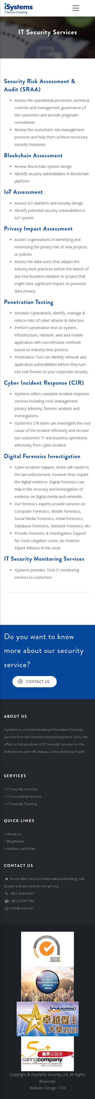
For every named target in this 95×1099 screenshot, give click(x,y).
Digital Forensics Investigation (42, 456)
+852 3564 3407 (22, 893)
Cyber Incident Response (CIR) (44, 383)
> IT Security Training (20, 803)
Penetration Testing (28, 302)
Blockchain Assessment (33, 155)
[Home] (18, 8)
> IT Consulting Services (23, 796)
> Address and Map (19, 848)
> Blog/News (14, 841)
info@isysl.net (21, 908)
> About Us (12, 834)
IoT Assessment (23, 192)
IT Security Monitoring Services (44, 559)
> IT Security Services (21, 789)
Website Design (43, 1087)
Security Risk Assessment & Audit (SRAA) (39, 85)
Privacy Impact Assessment (38, 228)
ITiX (62, 1087)
